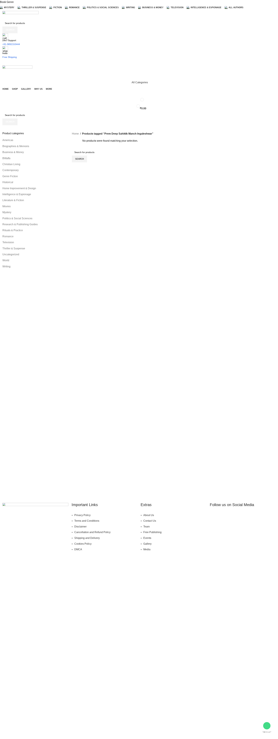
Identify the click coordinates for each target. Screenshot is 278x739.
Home (75, 133)
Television (8, 242)
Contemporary (10, 170)
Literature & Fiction (13, 200)
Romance (8, 236)
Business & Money (13, 152)
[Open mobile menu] (139, 62)
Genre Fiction (10, 176)
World (5, 260)
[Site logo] (20, 15)
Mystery (6, 212)
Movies (6, 206)
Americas (7, 140)
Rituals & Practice (12, 230)
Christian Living (11, 164)
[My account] (139, 76)
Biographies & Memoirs (15, 146)
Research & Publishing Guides (20, 224)
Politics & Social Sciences (17, 218)
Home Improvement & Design (19, 188)
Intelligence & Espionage (16, 194)
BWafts (6, 158)
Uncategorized (10, 254)
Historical (7, 182)
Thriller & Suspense (13, 248)
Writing (6, 266)
